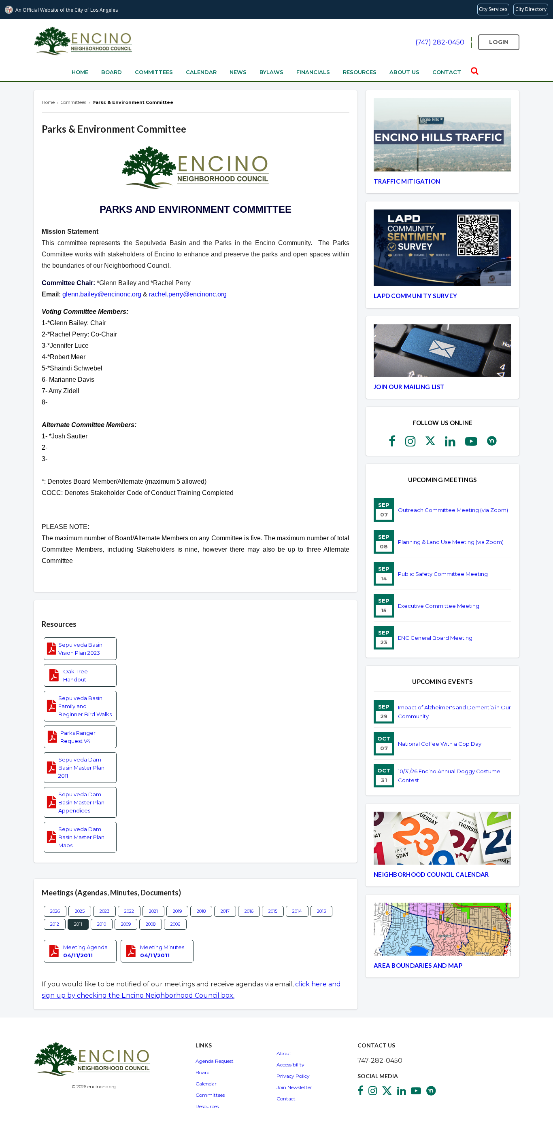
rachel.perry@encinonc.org (188, 294)
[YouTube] (471, 443)
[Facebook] (392, 443)
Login (498, 42)
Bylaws (271, 72)
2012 (54, 924)
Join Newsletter (294, 1087)
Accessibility (290, 1065)
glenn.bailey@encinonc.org (101, 294)
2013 (321, 911)
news (238, 72)
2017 (225, 911)
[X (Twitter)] (430, 443)
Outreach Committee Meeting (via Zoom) (453, 510)
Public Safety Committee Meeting (443, 574)
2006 (175, 924)
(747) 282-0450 (439, 42)
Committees (154, 72)
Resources (207, 1106)
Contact (286, 1099)
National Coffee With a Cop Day (439, 743)
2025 (80, 911)
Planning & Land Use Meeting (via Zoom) (451, 542)
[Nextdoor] (492, 443)
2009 (126, 924)
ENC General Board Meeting (435, 638)
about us (404, 72)
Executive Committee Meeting (438, 606)
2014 (297, 911)
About (283, 1053)
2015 (272, 911)
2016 (249, 911)
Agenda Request (215, 1061)
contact (446, 72)
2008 (150, 924)
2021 (153, 911)
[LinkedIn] (450, 443)
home (80, 72)
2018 (201, 911)
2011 (78, 924)
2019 (177, 911)
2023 (104, 911)
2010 (101, 924)
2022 (129, 911)
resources (359, 72)
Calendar (201, 72)
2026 (55, 911)
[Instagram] (410, 443)
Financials (313, 72)
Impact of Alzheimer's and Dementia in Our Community (454, 711)
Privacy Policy (293, 1076)
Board (111, 72)
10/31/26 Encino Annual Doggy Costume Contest (449, 775)
